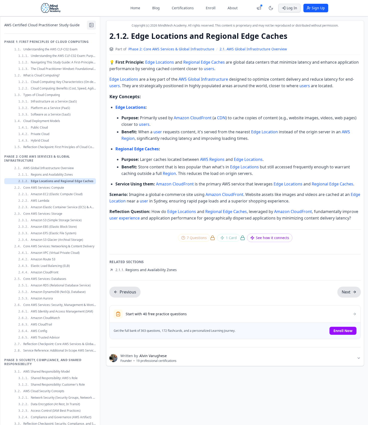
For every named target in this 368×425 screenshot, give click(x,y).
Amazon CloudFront (193, 118)
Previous (128, 292)
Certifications (183, 8)
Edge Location (264, 132)
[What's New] (258, 8)
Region (169, 173)
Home (135, 8)
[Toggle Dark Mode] (270, 8)
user (157, 132)
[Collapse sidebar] (91, 25)
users (209, 68)
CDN (221, 118)
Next (346, 292)
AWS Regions (212, 159)
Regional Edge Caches (204, 62)
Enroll (211, 8)
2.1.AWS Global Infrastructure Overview (253, 49)
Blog (156, 8)
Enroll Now (342, 330)
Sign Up (318, 8)
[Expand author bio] (359, 358)
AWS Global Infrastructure (203, 79)
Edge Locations (159, 62)
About (233, 8)
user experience (124, 218)
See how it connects (272, 237)
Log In (292, 8)
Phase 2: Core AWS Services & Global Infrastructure (171, 49)
